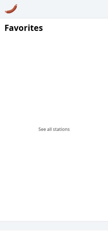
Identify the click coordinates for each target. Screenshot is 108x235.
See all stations (54, 129)
